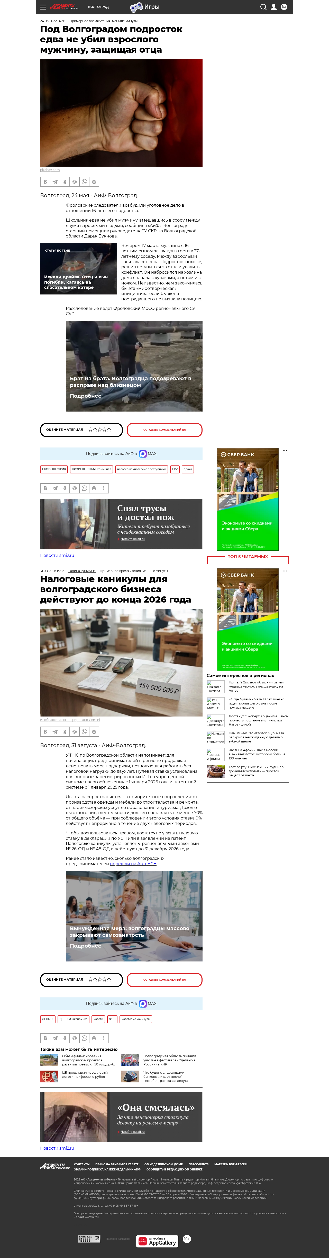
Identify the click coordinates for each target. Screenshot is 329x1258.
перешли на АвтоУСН (133, 863)
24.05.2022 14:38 (52, 21)
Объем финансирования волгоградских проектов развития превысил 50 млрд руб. (88, 1060)
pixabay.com (50, 170)
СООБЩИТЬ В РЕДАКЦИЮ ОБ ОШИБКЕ (175, 1169)
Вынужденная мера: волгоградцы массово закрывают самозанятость (129, 931)
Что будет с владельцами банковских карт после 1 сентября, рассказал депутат (166, 1077)
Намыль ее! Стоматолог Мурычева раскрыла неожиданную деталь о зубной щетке (256, 737)
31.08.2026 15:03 (52, 571)
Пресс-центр (198, 1164)
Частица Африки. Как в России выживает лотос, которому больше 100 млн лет (257, 754)
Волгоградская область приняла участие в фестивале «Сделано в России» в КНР (170, 1060)
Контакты (81, 1164)
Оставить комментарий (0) (164, 430)
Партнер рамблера (118, 1238)
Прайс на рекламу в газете (117, 1164)
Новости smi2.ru (57, 555)
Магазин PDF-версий (230, 1164)
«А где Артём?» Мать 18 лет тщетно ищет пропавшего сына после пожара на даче (257, 703)
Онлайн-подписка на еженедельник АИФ (107, 1169)
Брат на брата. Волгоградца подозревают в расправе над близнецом (130, 381)
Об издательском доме (163, 1164)
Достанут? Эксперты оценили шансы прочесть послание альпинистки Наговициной (258, 720)
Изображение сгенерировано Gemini (70, 720)
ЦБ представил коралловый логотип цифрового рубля (85, 1075)
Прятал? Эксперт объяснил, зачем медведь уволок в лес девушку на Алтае (256, 686)
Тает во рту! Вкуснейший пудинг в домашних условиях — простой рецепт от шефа (256, 771)
